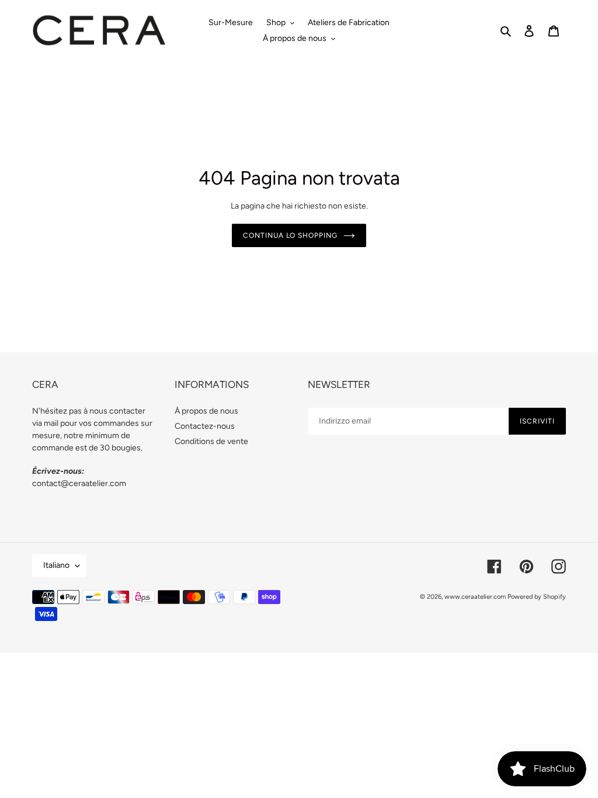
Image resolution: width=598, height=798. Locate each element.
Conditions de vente (211, 441)
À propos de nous (206, 411)
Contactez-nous (205, 426)
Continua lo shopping (290, 235)
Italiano (56, 565)
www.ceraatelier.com (475, 597)
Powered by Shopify (536, 597)
